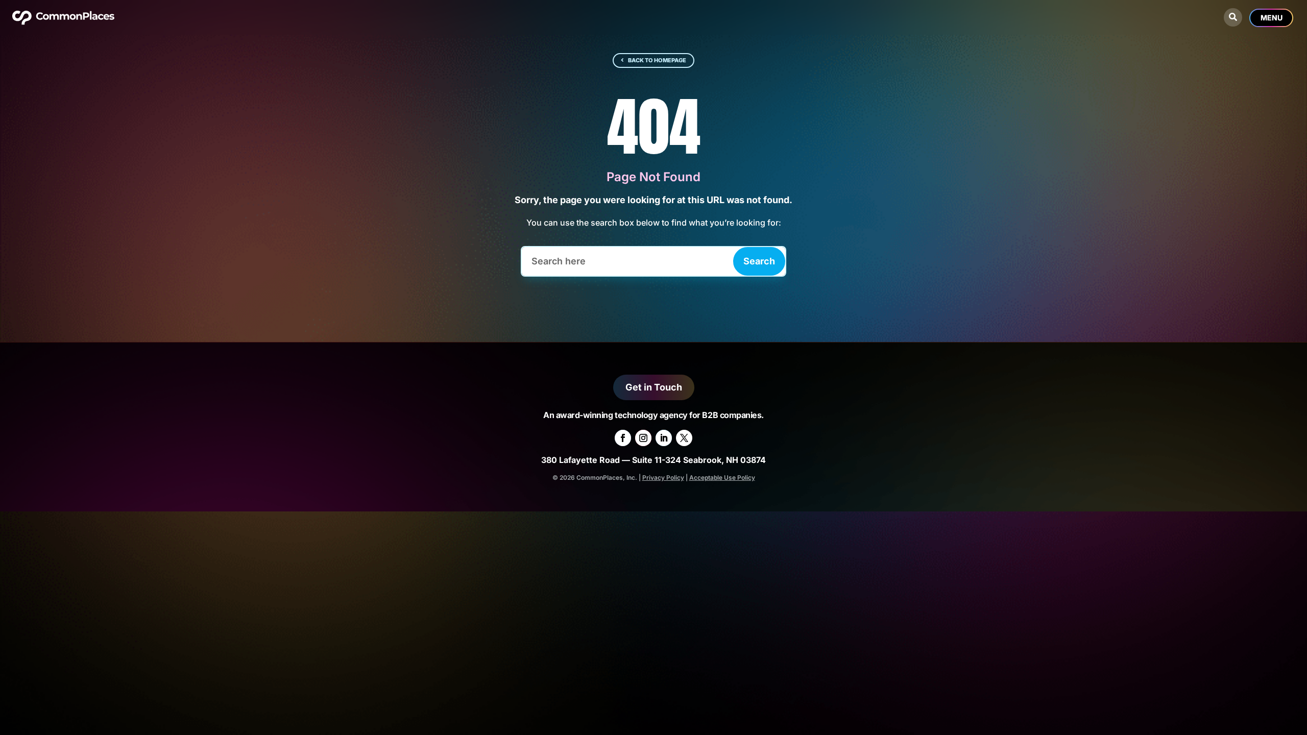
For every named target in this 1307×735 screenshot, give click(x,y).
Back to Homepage (657, 60)
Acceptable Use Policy (722, 477)
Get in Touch (653, 387)
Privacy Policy (663, 477)
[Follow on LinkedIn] (664, 438)
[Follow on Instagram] (643, 438)
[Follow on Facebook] (623, 438)
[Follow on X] (684, 438)
